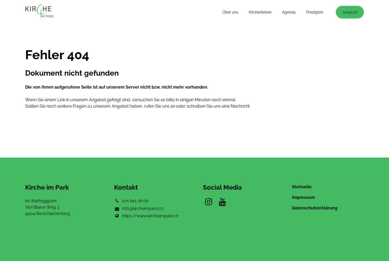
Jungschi (350, 12)
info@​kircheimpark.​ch (142, 208)
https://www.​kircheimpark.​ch (150, 215)
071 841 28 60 (135, 200)
